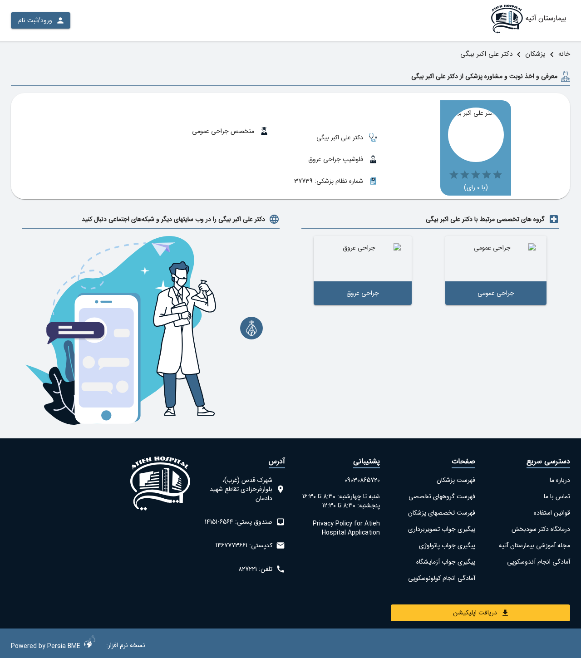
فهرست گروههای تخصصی (442, 496)
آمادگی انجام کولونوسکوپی (441, 578)
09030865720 (362, 480)
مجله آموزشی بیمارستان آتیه (534, 545)
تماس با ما (557, 496)
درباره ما (560, 480)
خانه (564, 54)
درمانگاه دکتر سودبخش (541, 529)
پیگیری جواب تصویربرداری (441, 529)
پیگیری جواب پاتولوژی (447, 545)
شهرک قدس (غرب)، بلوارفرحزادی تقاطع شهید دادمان (241, 489)
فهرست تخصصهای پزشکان (441, 512)
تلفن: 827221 (255, 569)
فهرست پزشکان (456, 480)
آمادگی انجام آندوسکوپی (538, 561)
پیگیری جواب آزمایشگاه (445, 561)
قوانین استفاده (552, 512)
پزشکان (535, 54)
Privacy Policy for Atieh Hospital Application (346, 528)
